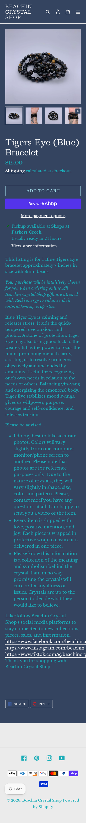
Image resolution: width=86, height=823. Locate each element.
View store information (34, 246)
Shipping (15, 171)
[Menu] (78, 11)
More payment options (43, 215)
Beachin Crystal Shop (18, 12)
